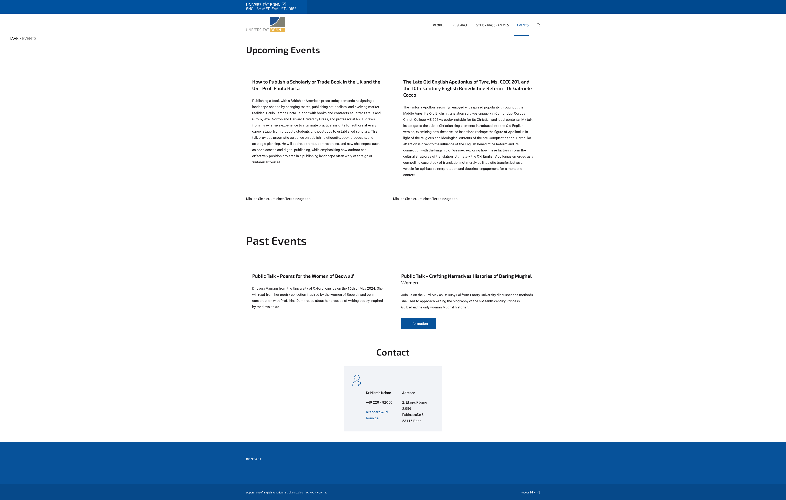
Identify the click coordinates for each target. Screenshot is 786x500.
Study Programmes (492, 25)
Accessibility (528, 492)
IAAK (14, 38)
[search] (536, 28)
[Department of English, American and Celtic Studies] (265, 24)
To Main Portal (316, 492)
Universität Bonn (263, 4)
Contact (254, 459)
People (439, 25)
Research (460, 25)
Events (523, 25)
